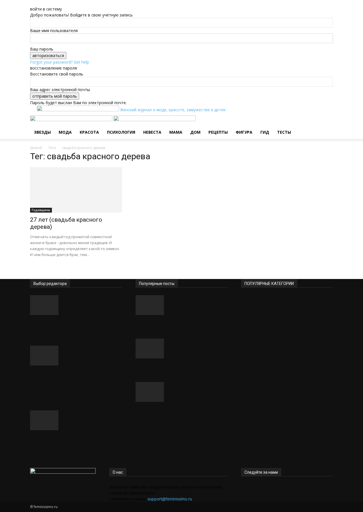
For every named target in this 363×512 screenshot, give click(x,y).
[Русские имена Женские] (181, 348)
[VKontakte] (256, 486)
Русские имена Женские (170, 365)
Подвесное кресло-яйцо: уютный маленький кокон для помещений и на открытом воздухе (73, 383)
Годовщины (41, 210)
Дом (195, 132)
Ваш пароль (41, 49)
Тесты (284, 132)
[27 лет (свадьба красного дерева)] (76, 190)
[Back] (58, 3)
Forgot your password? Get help (59, 62)
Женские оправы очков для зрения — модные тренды (69, 326)
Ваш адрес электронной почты (60, 89)
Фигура (244, 132)
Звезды (42, 132)
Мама (175, 132)
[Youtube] (259, 486)
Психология (121, 132)
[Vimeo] (252, 486)
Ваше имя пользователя (54, 30)
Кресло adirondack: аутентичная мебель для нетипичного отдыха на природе (74, 444)
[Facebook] (243, 486)
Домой (36, 147)
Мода (65, 132)
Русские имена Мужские (171, 322)
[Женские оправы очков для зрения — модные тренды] (76, 305)
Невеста (152, 132)
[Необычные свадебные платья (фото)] (181, 392)
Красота (89, 132)
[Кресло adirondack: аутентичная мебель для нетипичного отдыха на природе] (76, 420)
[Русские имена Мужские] (181, 305)
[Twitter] (247, 486)
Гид (264, 132)
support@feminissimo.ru (169, 498)
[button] (326, 122)
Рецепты (218, 132)
